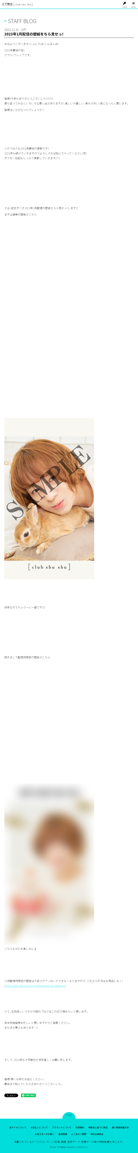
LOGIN (124, 7)
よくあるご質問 (78, 1133)
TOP (69, 1115)
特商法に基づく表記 (98, 1127)
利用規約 (79, 1127)
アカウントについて (61, 1127)
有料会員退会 (96, 1133)
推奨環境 (62, 1133)
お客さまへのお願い (44, 1133)
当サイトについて (17, 1127)
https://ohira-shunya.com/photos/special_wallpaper (35, 986)
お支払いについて (39, 1127)
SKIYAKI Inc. (82, 1147)
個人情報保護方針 (120, 1127)
